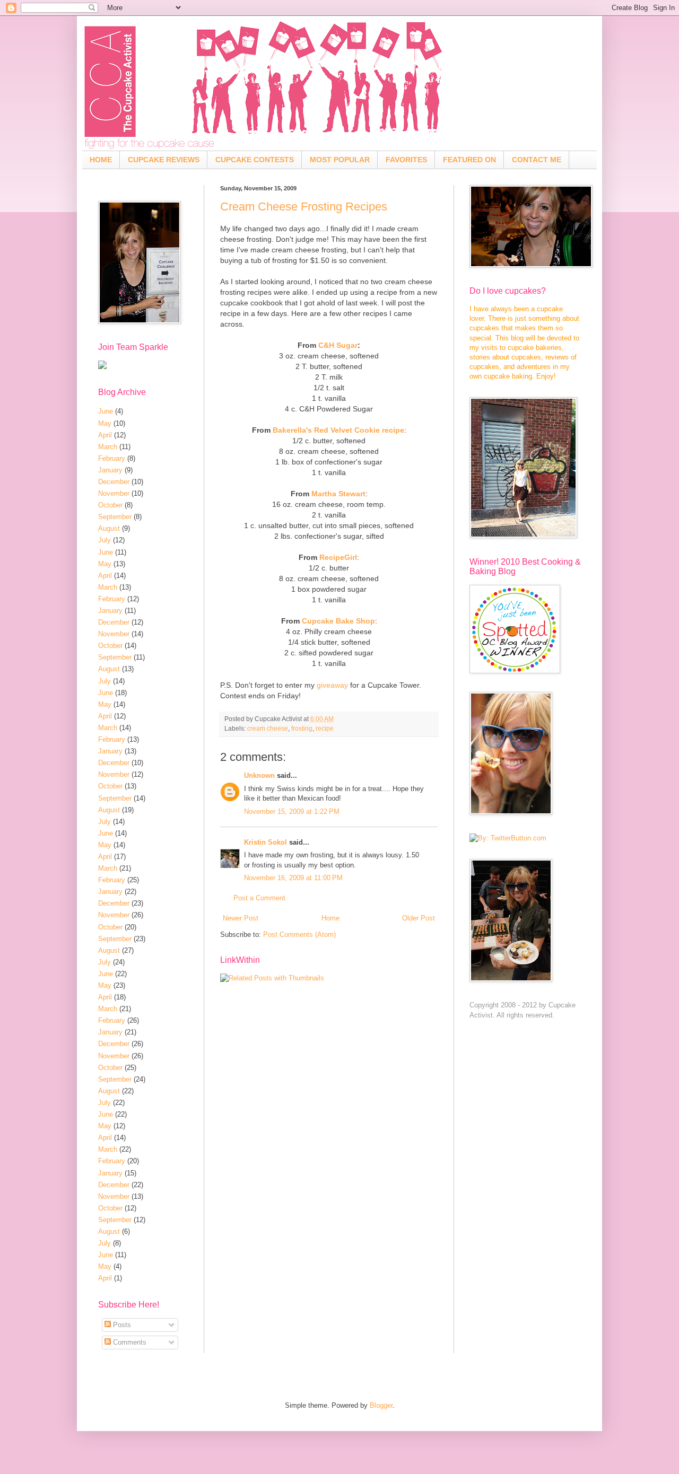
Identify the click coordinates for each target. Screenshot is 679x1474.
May (104, 423)
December (113, 482)
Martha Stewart (338, 493)
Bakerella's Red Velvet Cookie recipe (338, 430)
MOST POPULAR (340, 159)
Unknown (259, 775)
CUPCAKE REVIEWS (163, 159)
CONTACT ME (536, 159)
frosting (301, 728)
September (115, 517)
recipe (325, 728)
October (110, 505)
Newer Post (240, 918)
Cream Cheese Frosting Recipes (303, 206)
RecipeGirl (338, 557)
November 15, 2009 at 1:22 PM (292, 811)
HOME (101, 159)
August (109, 528)
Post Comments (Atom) (299, 934)
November (113, 493)
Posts (121, 1325)
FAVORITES (406, 159)
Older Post (418, 918)
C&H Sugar (338, 345)
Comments (128, 1342)
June (105, 411)
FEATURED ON (469, 159)
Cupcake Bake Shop (338, 621)
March (107, 447)
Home (330, 918)
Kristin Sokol (265, 842)
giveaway (332, 685)
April (105, 435)
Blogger (381, 1405)
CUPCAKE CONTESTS (254, 159)
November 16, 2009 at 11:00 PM (293, 878)
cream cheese (267, 728)
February (111, 458)
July (104, 540)
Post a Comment (259, 898)
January (110, 470)
